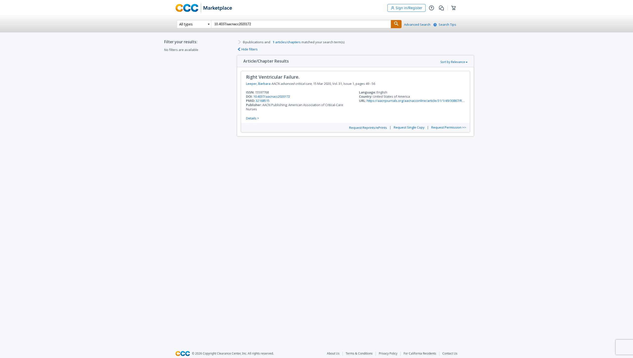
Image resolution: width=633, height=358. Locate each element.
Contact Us (449, 354)
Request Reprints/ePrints (368, 128)
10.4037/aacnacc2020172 (271, 96)
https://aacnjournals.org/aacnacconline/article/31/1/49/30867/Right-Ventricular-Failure (431, 100)
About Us (333, 354)
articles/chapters (287, 42)
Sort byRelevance (452, 62)
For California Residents (420, 354)
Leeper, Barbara (258, 83)
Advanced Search (417, 24)
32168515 (263, 100)
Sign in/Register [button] (409, 7)
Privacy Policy (388, 354)
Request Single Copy (409, 127)
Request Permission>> (448, 127)
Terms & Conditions (359, 354)
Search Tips (447, 24)
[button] (431, 8)
